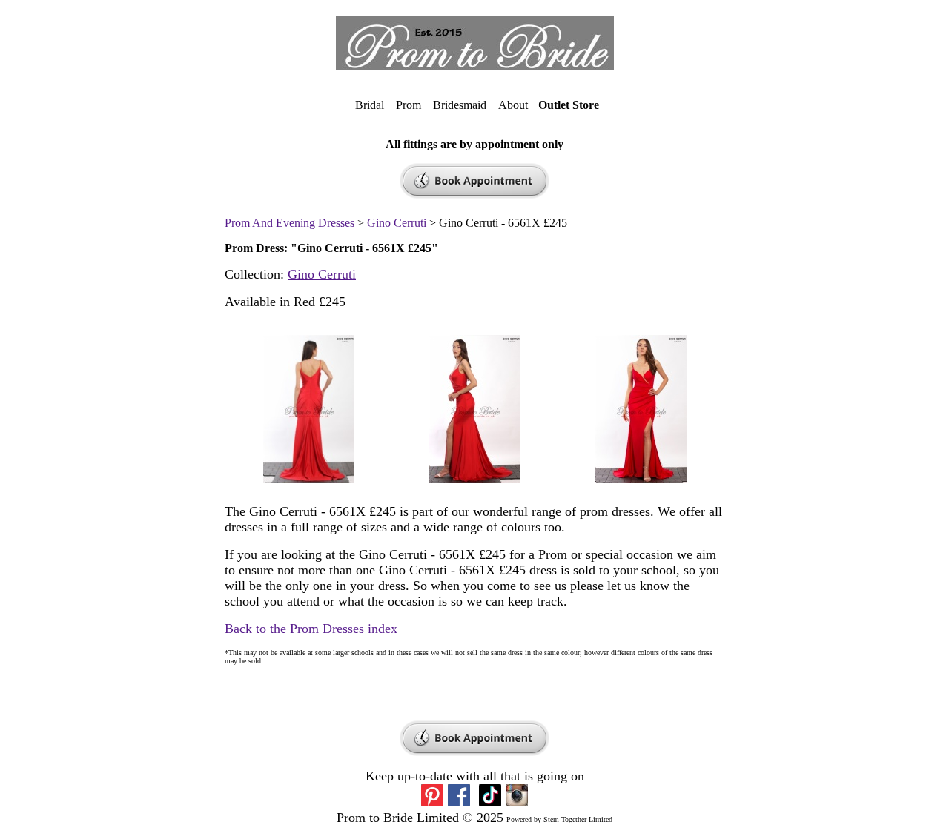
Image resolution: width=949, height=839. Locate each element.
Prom (408, 105)
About (513, 105)
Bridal (369, 105)
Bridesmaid (459, 105)
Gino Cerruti (396, 222)
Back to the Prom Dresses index (311, 628)
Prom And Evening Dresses (289, 222)
